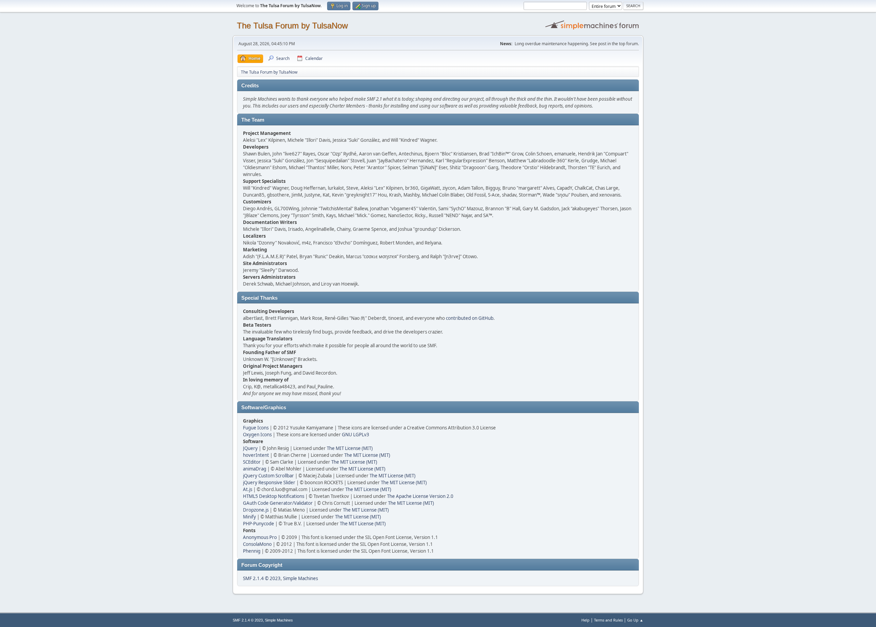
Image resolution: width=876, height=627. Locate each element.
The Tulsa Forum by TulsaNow (292, 25)
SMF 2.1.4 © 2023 (262, 578)
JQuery (250, 448)
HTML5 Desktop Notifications (273, 496)
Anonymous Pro (260, 537)
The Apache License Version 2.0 (420, 496)
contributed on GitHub (469, 318)
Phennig (251, 551)
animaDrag (254, 469)
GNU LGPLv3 (355, 434)
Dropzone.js (256, 510)
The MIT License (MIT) (350, 448)
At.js (247, 489)
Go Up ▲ (635, 620)
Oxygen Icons (257, 434)
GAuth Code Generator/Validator (278, 503)
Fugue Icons (256, 428)
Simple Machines (300, 578)
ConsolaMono (257, 544)
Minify (249, 517)
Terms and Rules (608, 620)
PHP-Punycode (258, 524)
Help (585, 620)
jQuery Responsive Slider (269, 482)
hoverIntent (256, 455)
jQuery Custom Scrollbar (268, 476)
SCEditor (252, 462)
